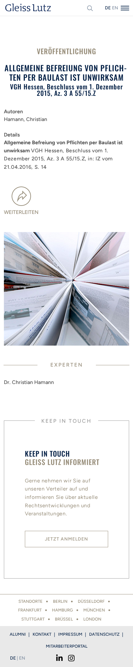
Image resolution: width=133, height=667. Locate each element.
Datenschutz (104, 634)
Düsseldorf (91, 601)
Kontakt (42, 634)
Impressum (70, 634)
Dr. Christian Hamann (29, 382)
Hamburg (62, 610)
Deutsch (108, 8)
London (92, 619)
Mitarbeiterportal (66, 646)
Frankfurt (30, 610)
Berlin (60, 601)
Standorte (30, 601)
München (94, 610)
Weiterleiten (21, 212)
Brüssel (64, 619)
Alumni (18, 634)
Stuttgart (33, 619)
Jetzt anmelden (66, 539)
